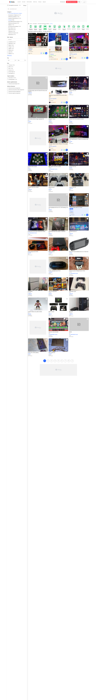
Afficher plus (9, 55)
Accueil (31, 23)
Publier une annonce (72, 1)
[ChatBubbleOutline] (41, 53)
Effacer (24, 5)
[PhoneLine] (46, 53)
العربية (84, 1)
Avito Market (35, 23)
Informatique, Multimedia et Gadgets (15, 13)
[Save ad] (46, 34)
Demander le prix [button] (53, 169)
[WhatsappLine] (44, 53)
